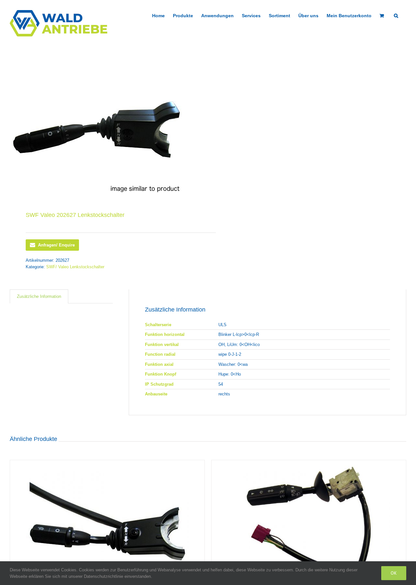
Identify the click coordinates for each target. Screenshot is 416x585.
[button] (396, 15)
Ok (394, 573)
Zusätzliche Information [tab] (39, 296)
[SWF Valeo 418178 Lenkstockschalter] (107, 521)
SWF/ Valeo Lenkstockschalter (75, 266)
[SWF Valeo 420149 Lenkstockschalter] (309, 521)
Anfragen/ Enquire (56, 245)
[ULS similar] (105, 129)
